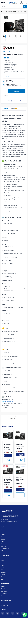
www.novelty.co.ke (8, 401)
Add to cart (16, 91)
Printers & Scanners (6, 532)
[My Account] (22, 2)
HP (2, 558)
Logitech (3, 567)
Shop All (3, 586)
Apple (2, 565)
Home (2, 11)
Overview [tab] (6, 108)
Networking (4, 536)
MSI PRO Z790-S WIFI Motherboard (20, 445)
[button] (25, 2)
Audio (2, 541)
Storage (3, 539)
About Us (3, 588)
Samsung (3, 572)
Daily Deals (4, 593)
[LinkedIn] (17, 101)
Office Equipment (5, 548)
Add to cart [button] (8, 459)
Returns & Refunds (5, 603)
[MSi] (9, 48)
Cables (2, 550)
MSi (14, 418)
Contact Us (3, 595)
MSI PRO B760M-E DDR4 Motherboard (8, 446)
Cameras (3, 534)
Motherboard (13, 11)
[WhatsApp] (20, 101)
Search (25, 6)
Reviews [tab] (13, 108)
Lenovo (2, 562)
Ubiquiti (3, 574)
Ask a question (7, 52)
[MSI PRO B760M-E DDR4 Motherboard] (8, 435)
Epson (2, 560)
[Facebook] (8, 101)
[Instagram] (11, 101)
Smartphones (4, 546)
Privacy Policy (4, 605)
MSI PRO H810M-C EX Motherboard (20, 480)
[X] (14, 101)
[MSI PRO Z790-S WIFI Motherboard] (20, 435)
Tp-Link (3, 577)
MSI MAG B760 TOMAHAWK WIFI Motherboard (8, 481)
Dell (2, 579)
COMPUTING (7, 11)
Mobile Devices (4, 543)
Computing (3, 529)
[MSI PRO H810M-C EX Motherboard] (20, 470)
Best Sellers (4, 591)
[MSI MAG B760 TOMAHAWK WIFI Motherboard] (8, 470)
